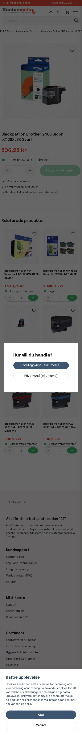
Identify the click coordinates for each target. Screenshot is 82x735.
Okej (41, 714)
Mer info (41, 724)
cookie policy (23, 703)
